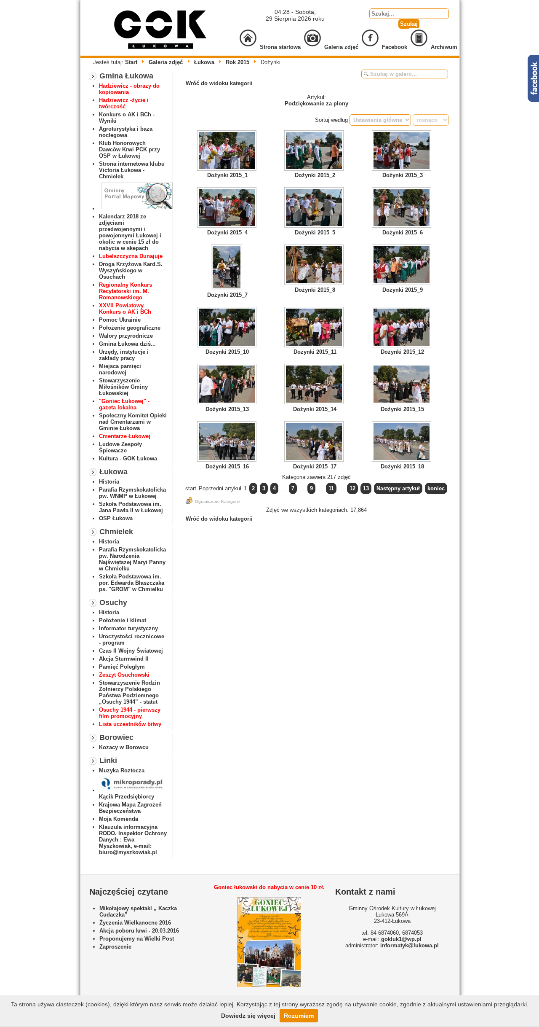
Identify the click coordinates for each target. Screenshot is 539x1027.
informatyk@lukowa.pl (409, 945)
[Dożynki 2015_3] (402, 151)
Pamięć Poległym (122, 667)
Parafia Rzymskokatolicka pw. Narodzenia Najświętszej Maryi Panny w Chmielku (132, 559)
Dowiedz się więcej (248, 1015)
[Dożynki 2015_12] (402, 328)
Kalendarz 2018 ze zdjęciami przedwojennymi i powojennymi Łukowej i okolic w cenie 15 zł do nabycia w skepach (130, 232)
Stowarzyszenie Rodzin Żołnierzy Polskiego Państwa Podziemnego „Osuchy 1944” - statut (129, 692)
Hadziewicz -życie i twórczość (124, 103)
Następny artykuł (398, 488)
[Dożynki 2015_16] (227, 442)
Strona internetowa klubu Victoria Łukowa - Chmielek (132, 170)
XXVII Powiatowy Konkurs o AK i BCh (125, 308)
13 (366, 488)
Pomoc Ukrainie (120, 320)
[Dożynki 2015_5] (315, 208)
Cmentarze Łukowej (124, 436)
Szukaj (409, 24)
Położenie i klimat (122, 620)
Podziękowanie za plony (316, 103)
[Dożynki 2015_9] (402, 266)
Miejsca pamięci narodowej (120, 369)
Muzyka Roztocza (121, 770)
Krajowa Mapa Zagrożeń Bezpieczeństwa (130, 807)
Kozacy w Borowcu (124, 747)
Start (131, 62)
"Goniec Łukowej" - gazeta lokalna (124, 404)
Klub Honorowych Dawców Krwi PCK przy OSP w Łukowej (129, 149)
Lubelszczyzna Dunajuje (131, 256)
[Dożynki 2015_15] (402, 385)
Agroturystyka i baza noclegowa (125, 132)
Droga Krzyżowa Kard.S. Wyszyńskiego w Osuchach (131, 270)
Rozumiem (299, 1015)
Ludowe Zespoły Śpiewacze (120, 447)
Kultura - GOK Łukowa (128, 458)
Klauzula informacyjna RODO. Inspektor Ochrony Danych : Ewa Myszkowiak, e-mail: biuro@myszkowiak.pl (133, 839)
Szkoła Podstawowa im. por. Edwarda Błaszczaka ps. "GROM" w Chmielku (131, 582)
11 (331, 488)
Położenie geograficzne (129, 328)
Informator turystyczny (128, 628)
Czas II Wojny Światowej (131, 651)
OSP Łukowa (116, 518)
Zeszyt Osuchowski (124, 675)
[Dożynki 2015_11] (315, 328)
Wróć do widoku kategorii (219, 83)
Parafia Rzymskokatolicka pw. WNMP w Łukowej (132, 493)
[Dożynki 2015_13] (227, 385)
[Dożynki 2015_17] (315, 442)
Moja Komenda (118, 819)
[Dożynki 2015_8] (315, 266)
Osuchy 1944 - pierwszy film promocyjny (129, 713)
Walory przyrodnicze (126, 336)
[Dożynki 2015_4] (227, 208)
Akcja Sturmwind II (124, 659)
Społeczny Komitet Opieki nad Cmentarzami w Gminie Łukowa (133, 421)
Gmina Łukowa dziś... (127, 344)
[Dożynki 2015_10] (227, 328)
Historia (109, 482)
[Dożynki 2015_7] (227, 268)
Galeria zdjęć (166, 62)
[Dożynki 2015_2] (315, 151)
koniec (436, 488)
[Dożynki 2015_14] (315, 385)
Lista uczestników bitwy (130, 724)
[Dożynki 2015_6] (402, 208)
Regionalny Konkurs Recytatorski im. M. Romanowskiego (125, 291)
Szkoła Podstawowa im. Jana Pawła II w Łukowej (131, 507)
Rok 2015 (237, 62)
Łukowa (204, 62)
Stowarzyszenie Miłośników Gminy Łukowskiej (123, 386)
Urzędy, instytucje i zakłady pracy (124, 355)
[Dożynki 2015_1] (227, 151)
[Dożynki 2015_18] (402, 442)
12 (352, 488)
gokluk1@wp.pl (401, 939)
